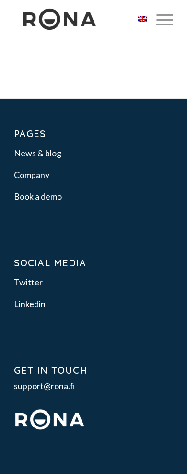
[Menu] (160, 19)
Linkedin (30, 303)
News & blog (37, 153)
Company (31, 174)
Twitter (28, 282)
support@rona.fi (44, 385)
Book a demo (38, 196)
